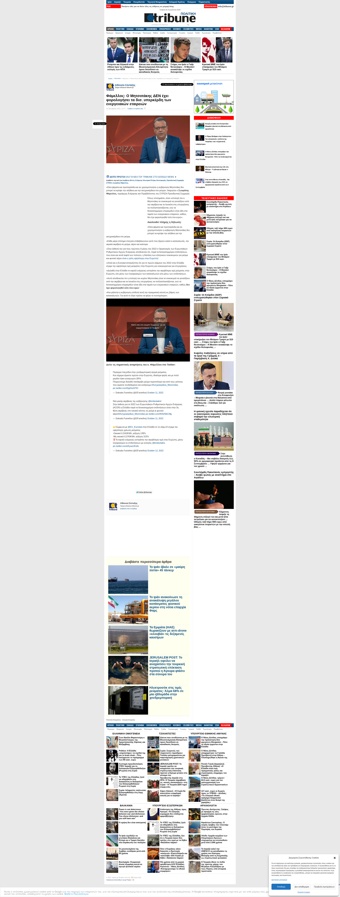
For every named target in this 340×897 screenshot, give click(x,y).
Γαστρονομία (172, 33)
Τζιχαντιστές (204, 2)
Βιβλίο (155, 33)
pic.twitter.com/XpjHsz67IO (125, 388)
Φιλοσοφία (137, 33)
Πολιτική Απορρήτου (113, 720)
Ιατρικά (190, 33)
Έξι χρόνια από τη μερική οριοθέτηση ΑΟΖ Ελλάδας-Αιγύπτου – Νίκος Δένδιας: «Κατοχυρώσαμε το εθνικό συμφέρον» (172, 866)
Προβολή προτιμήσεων (324, 887)
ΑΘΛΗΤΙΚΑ (208, 29)
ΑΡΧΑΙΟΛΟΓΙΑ (208, 805)
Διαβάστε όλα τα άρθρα (128, 509)
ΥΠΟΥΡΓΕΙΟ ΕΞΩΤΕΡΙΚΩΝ (167, 805)
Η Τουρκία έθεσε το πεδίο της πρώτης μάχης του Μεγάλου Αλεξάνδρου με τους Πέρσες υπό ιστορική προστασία (213, 866)
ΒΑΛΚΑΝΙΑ (126, 805)
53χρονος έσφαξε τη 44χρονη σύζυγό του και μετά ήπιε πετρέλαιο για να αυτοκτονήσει (219, 218)
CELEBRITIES (188, 29)
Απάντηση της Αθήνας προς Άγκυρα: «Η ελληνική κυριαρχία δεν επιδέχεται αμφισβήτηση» (173, 812)
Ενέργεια (192, 2)
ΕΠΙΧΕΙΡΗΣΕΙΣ (165, 29)
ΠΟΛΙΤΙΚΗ (120, 29)
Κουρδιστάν (139, 2)
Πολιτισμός (147, 33)
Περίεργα (109, 33)
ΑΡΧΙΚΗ (110, 29)
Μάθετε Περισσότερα (76, 893)
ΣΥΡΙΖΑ (109, 183)
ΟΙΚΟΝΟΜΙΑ (151, 29)
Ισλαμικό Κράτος (177, 2)
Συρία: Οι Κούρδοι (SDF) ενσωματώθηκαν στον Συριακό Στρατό (218, 243)
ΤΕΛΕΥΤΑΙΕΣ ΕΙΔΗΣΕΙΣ (214, 198)
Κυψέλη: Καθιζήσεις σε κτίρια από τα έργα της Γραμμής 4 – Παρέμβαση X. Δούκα (213, 356)
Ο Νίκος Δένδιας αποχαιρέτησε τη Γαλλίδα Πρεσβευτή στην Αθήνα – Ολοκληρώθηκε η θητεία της (214, 754)
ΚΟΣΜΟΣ (177, 29)
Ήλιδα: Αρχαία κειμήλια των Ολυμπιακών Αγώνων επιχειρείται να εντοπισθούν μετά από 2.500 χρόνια (214, 839)
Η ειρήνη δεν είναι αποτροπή (132, 822)
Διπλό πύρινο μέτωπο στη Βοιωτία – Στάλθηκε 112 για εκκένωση (213, 403)
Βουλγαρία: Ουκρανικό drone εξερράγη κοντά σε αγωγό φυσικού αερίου (130, 864)
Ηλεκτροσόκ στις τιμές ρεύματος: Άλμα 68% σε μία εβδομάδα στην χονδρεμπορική (166, 692)
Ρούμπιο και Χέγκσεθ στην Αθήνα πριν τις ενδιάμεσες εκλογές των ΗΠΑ (120, 67)
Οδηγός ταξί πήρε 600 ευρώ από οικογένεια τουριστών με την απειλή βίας (220, 230)
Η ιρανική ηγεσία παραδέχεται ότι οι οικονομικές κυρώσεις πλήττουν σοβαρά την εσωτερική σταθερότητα (213, 415)
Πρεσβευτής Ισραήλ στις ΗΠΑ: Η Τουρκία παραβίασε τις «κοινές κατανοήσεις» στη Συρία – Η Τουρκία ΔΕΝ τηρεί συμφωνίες (173, 782)
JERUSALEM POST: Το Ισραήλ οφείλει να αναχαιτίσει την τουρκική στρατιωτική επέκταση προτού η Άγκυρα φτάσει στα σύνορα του (167, 666)
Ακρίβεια (125, 180)
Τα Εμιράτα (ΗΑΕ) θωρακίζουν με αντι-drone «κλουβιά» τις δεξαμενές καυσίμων (168, 632)
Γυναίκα (182, 33)
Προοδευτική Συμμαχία (175, 180)
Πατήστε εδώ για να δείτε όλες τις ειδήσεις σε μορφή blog (148, 6)
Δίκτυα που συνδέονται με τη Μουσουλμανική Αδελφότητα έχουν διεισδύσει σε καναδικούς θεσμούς (173, 740)
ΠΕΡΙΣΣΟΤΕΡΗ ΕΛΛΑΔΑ (204, 393)
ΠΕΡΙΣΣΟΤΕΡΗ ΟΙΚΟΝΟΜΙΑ (206, 453)
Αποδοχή (281, 887)
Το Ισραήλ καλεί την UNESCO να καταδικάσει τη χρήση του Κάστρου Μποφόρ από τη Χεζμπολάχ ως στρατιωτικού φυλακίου (214, 853)
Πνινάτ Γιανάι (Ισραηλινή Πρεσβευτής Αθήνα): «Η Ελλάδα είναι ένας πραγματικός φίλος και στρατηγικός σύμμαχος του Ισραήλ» (214, 769)
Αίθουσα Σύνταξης (125, 85)
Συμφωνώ (148, 335)
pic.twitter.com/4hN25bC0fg (159, 414)
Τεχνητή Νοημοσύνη (157, 2)
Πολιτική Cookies (304, 892)
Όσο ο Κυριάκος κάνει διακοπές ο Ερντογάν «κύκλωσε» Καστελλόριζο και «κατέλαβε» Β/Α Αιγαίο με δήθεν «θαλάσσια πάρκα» (173, 853)
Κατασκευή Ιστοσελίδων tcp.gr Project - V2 (120, 880)
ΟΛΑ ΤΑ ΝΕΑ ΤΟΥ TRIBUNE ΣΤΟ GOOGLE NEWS (142, 177)
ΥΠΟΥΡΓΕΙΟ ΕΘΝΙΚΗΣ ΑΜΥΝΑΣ (209, 733)
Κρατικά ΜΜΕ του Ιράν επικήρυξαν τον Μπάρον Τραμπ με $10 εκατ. (214, 67)
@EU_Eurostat (135, 427)
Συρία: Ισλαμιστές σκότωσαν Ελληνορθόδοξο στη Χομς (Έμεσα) (132, 792)
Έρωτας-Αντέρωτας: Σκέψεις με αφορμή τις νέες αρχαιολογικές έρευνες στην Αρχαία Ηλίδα (214, 812)
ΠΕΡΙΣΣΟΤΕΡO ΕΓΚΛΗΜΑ (205, 512)
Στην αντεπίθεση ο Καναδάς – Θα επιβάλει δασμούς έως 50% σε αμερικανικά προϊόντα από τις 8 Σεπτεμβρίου (213, 458)
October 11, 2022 (155, 393)
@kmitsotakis (154, 401)
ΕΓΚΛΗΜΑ (140, 29)
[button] (334, 858)
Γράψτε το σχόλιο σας (135, 109)
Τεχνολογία (206, 33)
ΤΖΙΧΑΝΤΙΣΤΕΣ (167, 733)
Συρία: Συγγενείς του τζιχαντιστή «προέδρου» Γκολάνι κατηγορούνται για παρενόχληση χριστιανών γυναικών (172, 755)
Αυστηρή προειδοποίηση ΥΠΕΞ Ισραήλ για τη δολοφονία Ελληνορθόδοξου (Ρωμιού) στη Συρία (132, 767)
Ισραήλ (117, 2)
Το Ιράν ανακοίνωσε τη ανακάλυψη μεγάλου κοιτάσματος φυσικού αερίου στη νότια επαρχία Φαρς (167, 603)
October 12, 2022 (155, 450)
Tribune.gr (115, 877)
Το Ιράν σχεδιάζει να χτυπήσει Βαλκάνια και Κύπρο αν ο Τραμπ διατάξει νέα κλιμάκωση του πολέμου (132, 839)
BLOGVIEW (225, 29)
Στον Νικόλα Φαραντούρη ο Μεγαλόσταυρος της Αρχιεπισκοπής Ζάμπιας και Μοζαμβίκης (132, 740)
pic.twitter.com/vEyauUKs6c (126, 446)
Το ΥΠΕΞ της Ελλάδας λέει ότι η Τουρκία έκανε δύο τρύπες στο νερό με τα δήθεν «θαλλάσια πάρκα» (173, 839)
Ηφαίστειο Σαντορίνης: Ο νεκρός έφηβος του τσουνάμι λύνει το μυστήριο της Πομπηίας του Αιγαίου (214, 825)
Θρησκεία (119, 33)
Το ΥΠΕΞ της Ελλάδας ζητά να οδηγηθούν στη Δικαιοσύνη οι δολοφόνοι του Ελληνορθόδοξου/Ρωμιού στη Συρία (131, 781)
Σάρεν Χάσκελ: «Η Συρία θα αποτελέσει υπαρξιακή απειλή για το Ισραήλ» (172, 793)
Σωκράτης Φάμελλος (120, 183)
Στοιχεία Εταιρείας (128, 720)
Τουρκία (127, 2)
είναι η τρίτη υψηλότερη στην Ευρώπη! (140, 258)
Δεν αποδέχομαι (302, 887)
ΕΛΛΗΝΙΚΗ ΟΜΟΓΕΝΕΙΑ (126, 733)
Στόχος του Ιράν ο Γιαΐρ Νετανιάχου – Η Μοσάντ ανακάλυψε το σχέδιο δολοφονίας (218, 271)
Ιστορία (128, 33)
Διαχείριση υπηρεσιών (279, 880)
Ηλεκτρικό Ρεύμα (149, 180)
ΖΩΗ (217, 29)
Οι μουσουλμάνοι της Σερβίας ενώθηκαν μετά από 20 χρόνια (132, 851)
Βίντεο (132, 180)
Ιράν (110, 2)
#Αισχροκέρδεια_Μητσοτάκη (164, 385)
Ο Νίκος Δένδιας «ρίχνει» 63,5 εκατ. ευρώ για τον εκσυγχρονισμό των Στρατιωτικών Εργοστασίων (214, 781)
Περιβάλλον (217, 33)
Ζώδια (162, 33)
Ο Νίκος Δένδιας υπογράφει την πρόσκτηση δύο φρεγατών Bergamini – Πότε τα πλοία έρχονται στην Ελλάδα (220, 285)
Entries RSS (137, 877)
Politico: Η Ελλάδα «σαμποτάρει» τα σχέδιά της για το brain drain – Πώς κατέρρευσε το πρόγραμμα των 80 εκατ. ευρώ (132, 755)
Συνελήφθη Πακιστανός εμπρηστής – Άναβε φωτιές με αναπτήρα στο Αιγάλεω (219, 204)
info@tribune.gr (226, 6)
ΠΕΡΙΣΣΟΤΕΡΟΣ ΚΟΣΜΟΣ (205, 334)
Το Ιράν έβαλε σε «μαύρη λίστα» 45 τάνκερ (167, 568)
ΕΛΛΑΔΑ (130, 29)
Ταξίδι (197, 33)
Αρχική (110, 78)
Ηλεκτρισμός (161, 180)
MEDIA (199, 29)
